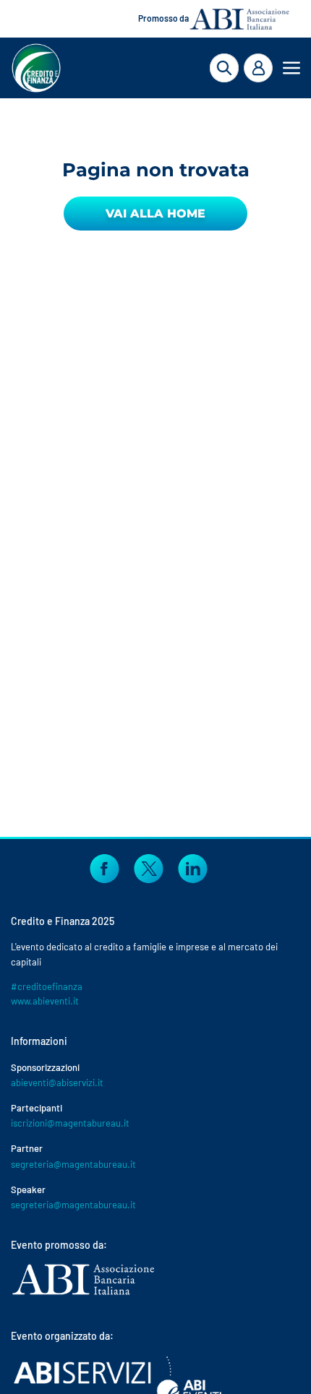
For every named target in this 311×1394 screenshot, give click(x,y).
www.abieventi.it (45, 1001)
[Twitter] (148, 867)
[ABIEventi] (119, 1382)
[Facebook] (104, 867)
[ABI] (83, 1294)
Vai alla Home (155, 213)
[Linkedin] (193, 867)
